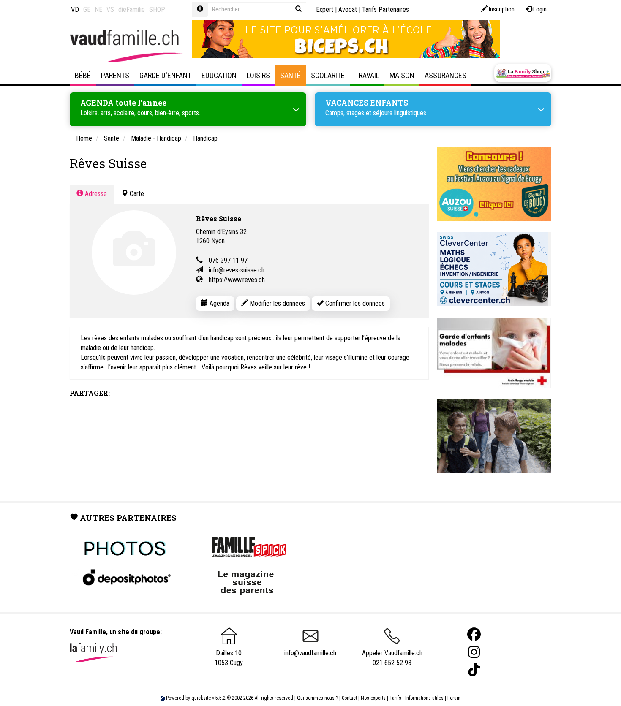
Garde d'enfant (165, 75)
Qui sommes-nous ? (317, 698)
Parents (115, 75)
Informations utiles (424, 698)
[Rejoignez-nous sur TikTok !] (474, 670)
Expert (324, 9)
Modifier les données (276, 303)
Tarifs (395, 698)
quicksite (201, 698)
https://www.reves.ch (237, 280)
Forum (453, 698)
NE (98, 9)
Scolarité (328, 75)
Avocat (347, 9)
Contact (349, 698)
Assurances (445, 75)
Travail (367, 75)
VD (75, 9)
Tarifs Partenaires (385, 9)
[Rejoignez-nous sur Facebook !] (474, 634)
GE (86, 9)
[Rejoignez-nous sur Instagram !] (474, 652)
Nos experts (373, 698)
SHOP (157, 9)
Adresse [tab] (95, 194)
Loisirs (258, 75)
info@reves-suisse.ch (236, 270)
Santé (290, 75)
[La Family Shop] (522, 73)
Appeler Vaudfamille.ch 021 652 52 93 (392, 658)
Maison (401, 75)
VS (110, 9)
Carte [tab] (136, 194)
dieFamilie (131, 9)
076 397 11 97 (228, 260)
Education (219, 75)
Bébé (83, 75)
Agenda (218, 303)
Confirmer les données (354, 303)
